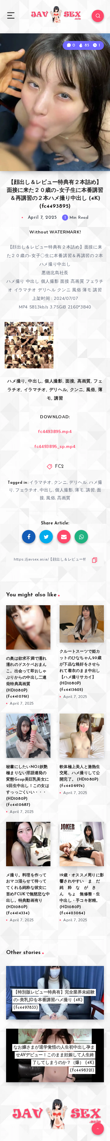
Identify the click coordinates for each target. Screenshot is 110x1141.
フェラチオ (26, 490)
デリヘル (78, 482)
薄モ (79, 490)
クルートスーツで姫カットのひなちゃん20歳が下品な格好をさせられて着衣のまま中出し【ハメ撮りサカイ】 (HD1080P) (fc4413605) (80, 671)
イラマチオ (40, 482)
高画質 (64, 498)
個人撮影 (64, 490)
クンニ (60, 482)
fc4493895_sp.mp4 (55, 446)
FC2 (59, 466)
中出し (46, 490)
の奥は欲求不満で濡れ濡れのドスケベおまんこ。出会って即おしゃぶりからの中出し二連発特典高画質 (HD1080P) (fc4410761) (26, 678)
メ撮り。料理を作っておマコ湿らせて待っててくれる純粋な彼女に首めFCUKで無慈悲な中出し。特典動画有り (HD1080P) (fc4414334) (28, 894)
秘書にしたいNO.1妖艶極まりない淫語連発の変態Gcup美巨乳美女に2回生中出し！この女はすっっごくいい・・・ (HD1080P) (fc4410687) (27, 786)
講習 (90, 490)
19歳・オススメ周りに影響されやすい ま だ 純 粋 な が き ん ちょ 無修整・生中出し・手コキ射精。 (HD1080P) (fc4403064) (82, 894)
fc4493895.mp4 (55, 431)
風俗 (50, 498)
